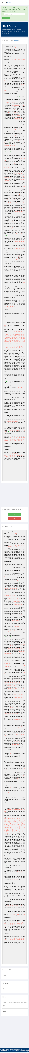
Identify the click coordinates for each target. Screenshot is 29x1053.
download (16, 40)
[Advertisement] (14, 496)
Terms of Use (25, 1049)
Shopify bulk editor (11, 1050)
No (14, 518)
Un (8, 2)
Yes (14, 514)
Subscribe (6, 18)
